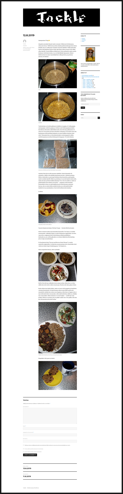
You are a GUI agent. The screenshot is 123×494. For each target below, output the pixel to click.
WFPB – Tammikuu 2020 (88, 87)
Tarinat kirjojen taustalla (87, 75)
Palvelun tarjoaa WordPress (33, 487)
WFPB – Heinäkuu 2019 (88, 79)
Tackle (24, 43)
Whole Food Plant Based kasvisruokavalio (28, 49)
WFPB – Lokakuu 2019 (87, 83)
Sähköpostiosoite (28, 432)
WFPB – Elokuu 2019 (87, 80)
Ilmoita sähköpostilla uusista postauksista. (33, 451)
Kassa (83, 41)
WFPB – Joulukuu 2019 (87, 86)
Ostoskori (84, 40)
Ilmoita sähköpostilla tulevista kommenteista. (34, 448)
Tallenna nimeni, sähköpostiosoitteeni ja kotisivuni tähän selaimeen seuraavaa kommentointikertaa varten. (47, 445)
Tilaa (82, 107)
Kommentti (26, 406)
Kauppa (83, 38)
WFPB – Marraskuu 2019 (88, 85)
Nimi (24, 426)
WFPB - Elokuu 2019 (27, 47)
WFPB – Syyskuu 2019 (87, 82)
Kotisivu (25, 438)
